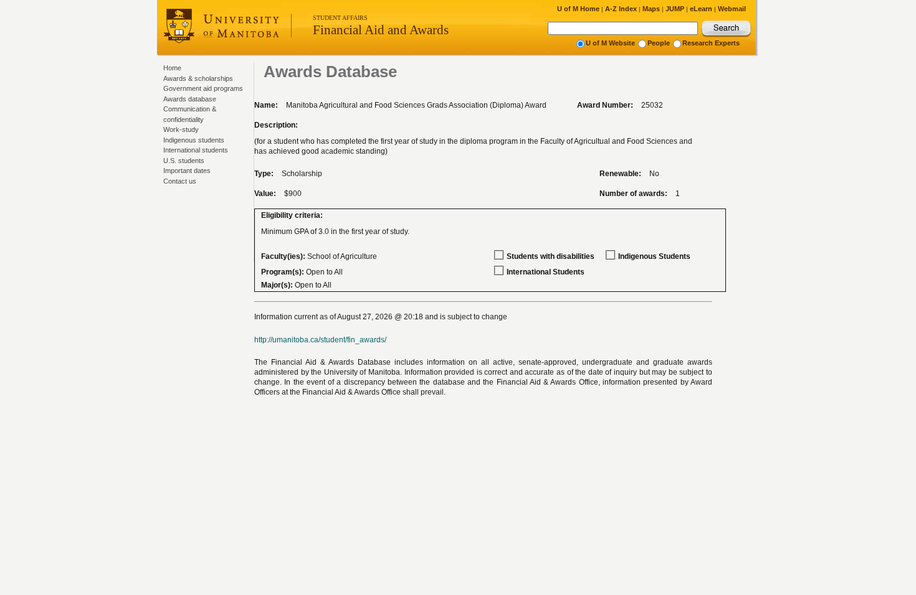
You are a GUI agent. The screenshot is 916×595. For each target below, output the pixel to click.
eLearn (701, 8)
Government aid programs (203, 88)
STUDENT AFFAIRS (340, 17)
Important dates (187, 170)
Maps (651, 8)
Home (172, 68)
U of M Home (578, 8)
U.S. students (183, 160)
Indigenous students (193, 140)
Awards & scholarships (198, 78)
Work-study (181, 129)
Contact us (179, 181)
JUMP (675, 8)
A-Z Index (621, 8)
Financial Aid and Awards (381, 29)
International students (195, 150)
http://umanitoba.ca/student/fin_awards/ (320, 340)
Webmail (732, 8)
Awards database (189, 99)
